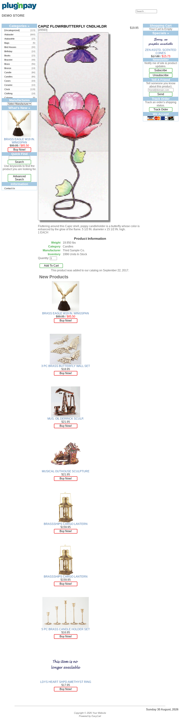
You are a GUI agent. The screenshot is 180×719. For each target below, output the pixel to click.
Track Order (160, 109)
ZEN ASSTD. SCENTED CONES (160, 51)
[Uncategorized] (12, 30)
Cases (7, 81)
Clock (7, 89)
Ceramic (8, 85)
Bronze (7, 68)
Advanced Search (19, 178)
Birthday (8, 51)
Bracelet (8, 60)
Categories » (19, 26)
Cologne (8, 98)
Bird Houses (10, 47)
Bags (6, 43)
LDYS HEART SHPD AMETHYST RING (65, 681)
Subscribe (160, 70)
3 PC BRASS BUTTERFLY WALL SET (65, 366)
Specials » (160, 33)
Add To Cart (51, 265)
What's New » (19, 108)
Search (19, 161)
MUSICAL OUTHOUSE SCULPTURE (65, 471)
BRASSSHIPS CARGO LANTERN (66, 523)
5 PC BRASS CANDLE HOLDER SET (65, 629)
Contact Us (9, 188)
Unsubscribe (161, 75)
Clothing (8, 93)
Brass (7, 64)
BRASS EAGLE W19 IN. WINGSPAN (19, 141)
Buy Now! (19, 149)
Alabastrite (9, 39)
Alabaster (9, 34)
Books (7, 55)
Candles (8, 76)
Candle (7, 72)
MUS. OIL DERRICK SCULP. (65, 418)
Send (160, 94)
